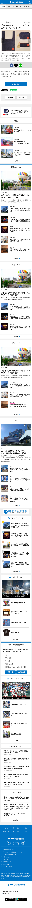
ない (6, 655)
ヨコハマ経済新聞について (9, 849)
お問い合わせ (6, 857)
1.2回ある (8, 658)
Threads (23, 843)
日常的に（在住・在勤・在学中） (16, 667)
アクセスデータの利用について (10, 854)
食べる (9, 6)
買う (21, 6)
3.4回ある (8, 661)
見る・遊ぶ (15, 6)
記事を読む (16, 84)
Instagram (18, 843)
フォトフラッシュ (6, 22)
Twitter (13, 843)
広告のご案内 (6, 859)
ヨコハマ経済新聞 (16, 2)
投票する (10, 672)
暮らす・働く (27, 6)
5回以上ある (9, 664)
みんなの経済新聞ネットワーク (16, 885)
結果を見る (21, 672)
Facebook (9, 843)
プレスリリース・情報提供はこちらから (12, 852)
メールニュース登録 (7, 866)
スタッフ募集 (6, 864)
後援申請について (7, 861)
